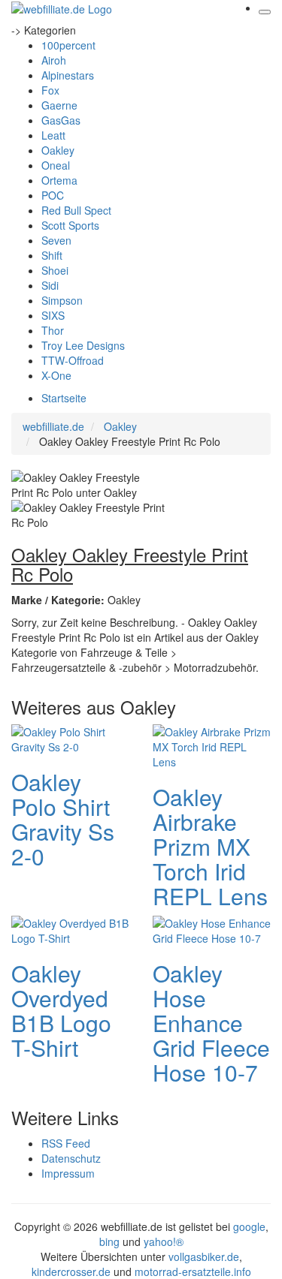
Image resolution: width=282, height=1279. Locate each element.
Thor (52, 330)
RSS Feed (65, 1143)
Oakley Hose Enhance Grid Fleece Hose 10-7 (211, 1022)
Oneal (55, 165)
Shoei (54, 270)
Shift (51, 255)
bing (109, 1241)
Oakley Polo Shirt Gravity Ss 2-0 (62, 819)
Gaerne (59, 105)
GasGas (60, 120)
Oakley (57, 150)
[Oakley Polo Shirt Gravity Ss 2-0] (70, 737)
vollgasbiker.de (203, 1256)
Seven (56, 240)
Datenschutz (71, 1158)
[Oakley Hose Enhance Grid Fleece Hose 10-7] (212, 929)
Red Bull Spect (76, 210)
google (249, 1226)
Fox (50, 90)
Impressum (68, 1173)
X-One (56, 375)
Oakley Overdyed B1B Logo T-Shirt (61, 1010)
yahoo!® (163, 1241)
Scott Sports (70, 225)
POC (52, 195)
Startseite (63, 397)
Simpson (62, 300)
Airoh (53, 60)
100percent (68, 45)
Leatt (53, 135)
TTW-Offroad (72, 360)
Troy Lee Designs (83, 345)
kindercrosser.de (73, 1271)
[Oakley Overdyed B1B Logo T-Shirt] (70, 929)
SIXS (53, 315)
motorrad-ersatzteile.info (193, 1271)
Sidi (50, 285)
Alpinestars (67, 75)
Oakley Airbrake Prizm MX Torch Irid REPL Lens (210, 846)
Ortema (59, 180)
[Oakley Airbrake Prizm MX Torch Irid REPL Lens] (212, 745)
